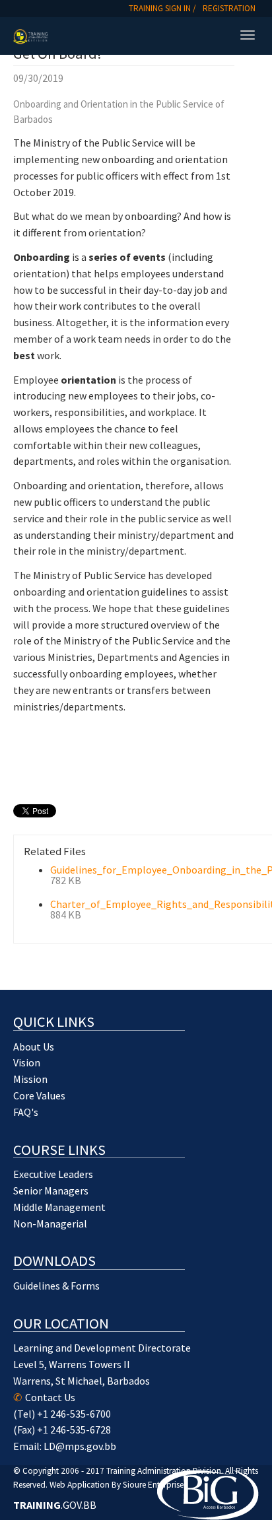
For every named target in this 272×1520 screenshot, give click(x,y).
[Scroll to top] (230, 1478)
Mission (30, 1079)
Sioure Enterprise (153, 1484)
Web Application (80, 1484)
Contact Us (50, 1397)
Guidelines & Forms (56, 1285)
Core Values (39, 1095)
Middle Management (59, 1207)
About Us (33, 1046)
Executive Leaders (53, 1174)
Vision (26, 1062)
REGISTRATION (229, 8)
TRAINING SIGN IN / (162, 8)
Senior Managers (50, 1190)
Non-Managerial (50, 1223)
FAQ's (25, 1112)
